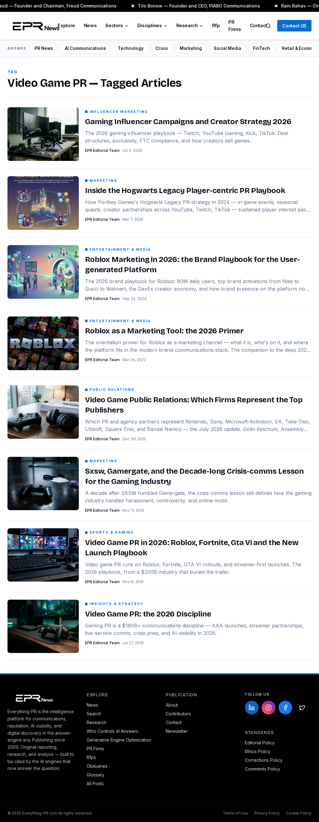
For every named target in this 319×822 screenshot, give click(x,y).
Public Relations (112, 389)
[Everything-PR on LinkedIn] (252, 707)
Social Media (227, 48)
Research (187, 25)
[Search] (268, 26)
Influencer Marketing (118, 111)
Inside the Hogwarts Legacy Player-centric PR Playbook (185, 190)
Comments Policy (262, 768)
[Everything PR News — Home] (34, 26)
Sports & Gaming (111, 532)
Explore (66, 25)
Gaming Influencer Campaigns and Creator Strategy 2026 (188, 121)
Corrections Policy (264, 760)
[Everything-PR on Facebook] (285, 707)
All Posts (95, 783)
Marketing (191, 48)
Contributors (178, 713)
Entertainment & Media (120, 249)
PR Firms (234, 25)
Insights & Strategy (116, 604)
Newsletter (177, 731)
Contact (258, 25)
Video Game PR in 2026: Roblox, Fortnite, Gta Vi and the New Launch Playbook (192, 547)
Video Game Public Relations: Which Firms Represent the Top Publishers (193, 404)
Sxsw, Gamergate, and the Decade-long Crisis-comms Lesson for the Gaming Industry (194, 476)
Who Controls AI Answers (112, 731)
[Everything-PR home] (40, 697)
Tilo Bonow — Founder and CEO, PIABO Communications (197, 5)
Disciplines (149, 25)
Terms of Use (235, 813)
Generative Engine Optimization (119, 739)
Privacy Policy (267, 813)
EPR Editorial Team (102, 150)
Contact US (294, 25)
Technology (131, 48)
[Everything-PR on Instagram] (268, 707)
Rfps (91, 757)
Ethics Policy (257, 751)
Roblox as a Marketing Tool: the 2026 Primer (164, 330)
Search (94, 713)
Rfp (216, 25)
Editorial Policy (260, 742)
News (90, 25)
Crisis (161, 48)
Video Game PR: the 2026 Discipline (148, 614)
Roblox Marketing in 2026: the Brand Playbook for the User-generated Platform (192, 264)
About (172, 705)
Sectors (114, 25)
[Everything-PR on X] (302, 707)
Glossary (95, 774)
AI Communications (85, 48)
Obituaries (97, 766)
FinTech (261, 48)
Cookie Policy (299, 813)
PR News (44, 48)
